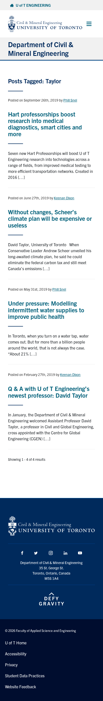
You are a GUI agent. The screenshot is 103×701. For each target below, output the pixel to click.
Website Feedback (20, 686)
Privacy (11, 664)
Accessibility (15, 653)
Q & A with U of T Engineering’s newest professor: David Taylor (49, 392)
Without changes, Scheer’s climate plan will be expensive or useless (50, 218)
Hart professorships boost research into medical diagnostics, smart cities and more (45, 123)
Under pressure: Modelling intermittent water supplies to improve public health (46, 309)
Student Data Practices (24, 675)
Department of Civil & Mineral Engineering (40, 48)
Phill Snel (70, 100)
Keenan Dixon (64, 198)
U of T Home (15, 642)
